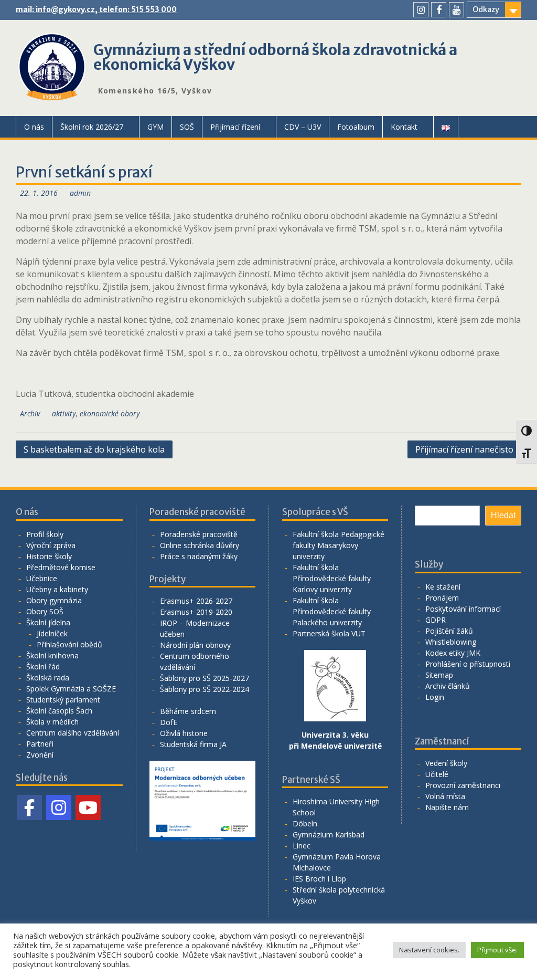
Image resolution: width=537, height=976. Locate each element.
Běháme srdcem (188, 711)
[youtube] (456, 9)
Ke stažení (442, 587)
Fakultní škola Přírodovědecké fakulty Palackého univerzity (332, 611)
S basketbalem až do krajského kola (94, 449)
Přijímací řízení (235, 127)
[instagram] (420, 9)
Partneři (39, 744)
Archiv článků (447, 686)
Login (434, 697)
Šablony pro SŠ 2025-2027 (204, 678)
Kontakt (404, 127)
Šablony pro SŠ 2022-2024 (204, 689)
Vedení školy (446, 763)
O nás (34, 127)
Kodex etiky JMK (452, 653)
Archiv (30, 413)
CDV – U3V (302, 127)
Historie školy (49, 556)
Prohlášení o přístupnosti (467, 664)
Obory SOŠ (44, 611)
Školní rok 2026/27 (91, 127)
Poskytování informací (463, 609)
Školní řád (43, 666)
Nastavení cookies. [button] (429, 949)
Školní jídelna (48, 622)
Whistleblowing (450, 642)
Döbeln (305, 823)
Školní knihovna (52, 655)
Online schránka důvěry (199, 545)
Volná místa (445, 796)
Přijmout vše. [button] (497, 949)
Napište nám (447, 807)
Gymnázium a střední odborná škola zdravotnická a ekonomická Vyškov (275, 57)
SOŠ (187, 127)
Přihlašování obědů (69, 644)
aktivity (64, 413)
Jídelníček (52, 633)
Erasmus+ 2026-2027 (196, 601)
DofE (168, 722)
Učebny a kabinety (57, 589)
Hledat (503, 515)
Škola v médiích (52, 722)
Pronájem (442, 598)
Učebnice (41, 578)
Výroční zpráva (51, 545)
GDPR (435, 620)
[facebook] (438, 9)
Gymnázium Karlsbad (328, 834)
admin (80, 193)
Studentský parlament (63, 700)
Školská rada (47, 678)
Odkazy (485, 9)
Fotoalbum (355, 127)
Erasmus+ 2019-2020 (196, 612)
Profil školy (44, 534)
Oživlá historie (184, 733)
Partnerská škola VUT (329, 633)
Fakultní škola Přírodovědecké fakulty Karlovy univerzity (332, 578)
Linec (301, 846)
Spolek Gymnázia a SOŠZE (71, 689)
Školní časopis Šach (59, 711)
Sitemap (439, 675)
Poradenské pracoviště (199, 534)
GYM (155, 127)
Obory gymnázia (54, 600)
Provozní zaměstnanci (462, 785)
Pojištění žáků (449, 631)
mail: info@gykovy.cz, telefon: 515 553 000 (96, 9)
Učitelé (436, 774)
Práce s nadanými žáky (199, 556)
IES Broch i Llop (319, 879)
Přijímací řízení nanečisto (464, 449)
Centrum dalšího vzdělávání (72, 733)
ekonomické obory (109, 413)
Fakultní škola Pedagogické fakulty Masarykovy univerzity (338, 545)
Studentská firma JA (193, 744)
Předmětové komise (60, 567)
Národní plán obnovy (195, 645)
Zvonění (39, 755)
